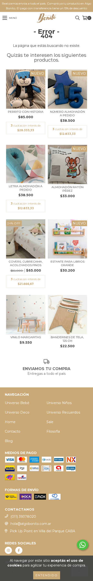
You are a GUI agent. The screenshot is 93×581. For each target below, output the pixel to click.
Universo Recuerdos (63, 412)
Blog (9, 441)
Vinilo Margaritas (25, 337)
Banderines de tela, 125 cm (67, 338)
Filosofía (53, 431)
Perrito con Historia (25, 111)
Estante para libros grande (67, 263)
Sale (49, 422)
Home (10, 422)
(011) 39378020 (23, 516)
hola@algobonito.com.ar (30, 524)
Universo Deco (17, 412)
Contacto (12, 431)
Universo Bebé (17, 403)
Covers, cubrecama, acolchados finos (26, 263)
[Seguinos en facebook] (18, 550)
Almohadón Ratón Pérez (67, 188)
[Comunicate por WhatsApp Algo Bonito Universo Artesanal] (82, 545)
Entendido (47, 575)
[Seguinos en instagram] (8, 550)
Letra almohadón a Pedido (25, 187)
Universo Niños (59, 403)
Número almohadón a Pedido (67, 113)
